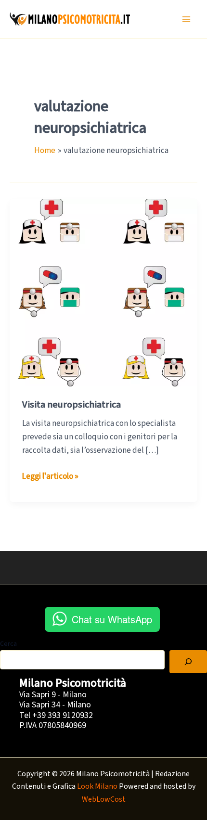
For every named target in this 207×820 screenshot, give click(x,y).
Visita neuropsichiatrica (71, 404)
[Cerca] (188, 661)
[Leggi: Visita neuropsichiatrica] (103, 292)
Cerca (8, 644)
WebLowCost (104, 799)
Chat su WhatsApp (112, 619)
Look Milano (97, 786)
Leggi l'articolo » (50, 476)
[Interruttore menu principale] (187, 19)
